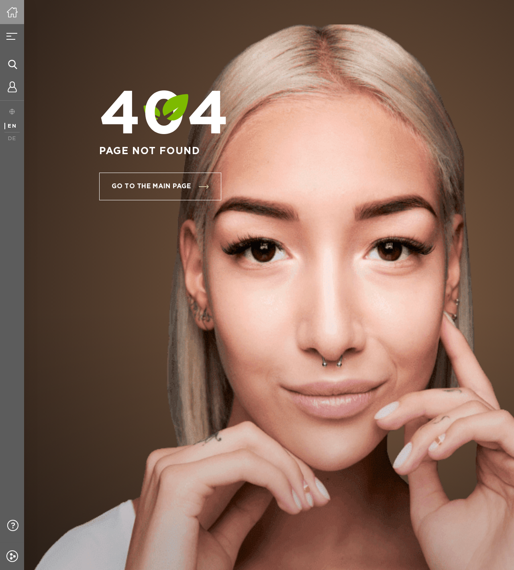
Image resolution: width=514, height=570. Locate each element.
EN (12, 126)
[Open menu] (12, 36)
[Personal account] (12, 88)
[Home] (12, 12)
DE (12, 138)
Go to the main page (151, 186)
